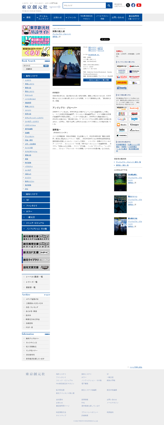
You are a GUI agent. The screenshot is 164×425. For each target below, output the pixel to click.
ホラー (83, 377)
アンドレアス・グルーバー (62, 34)
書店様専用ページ (62, 406)
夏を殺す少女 (132, 218)
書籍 (28, 17)
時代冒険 (28, 163)
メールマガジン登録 (102, 17)
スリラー (28, 178)
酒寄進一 (56, 37)
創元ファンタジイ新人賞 (65, 393)
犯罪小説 (28, 114)
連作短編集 (29, 129)
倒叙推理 (28, 103)
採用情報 (84, 400)
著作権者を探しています (90, 406)
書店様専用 (134, 17)
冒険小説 (28, 155)
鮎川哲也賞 (60, 390)
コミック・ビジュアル (64, 380)
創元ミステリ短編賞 (88, 390)
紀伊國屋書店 (121, 145)
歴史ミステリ (29, 91)
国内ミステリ (86, 374)
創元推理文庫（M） (94, 54)
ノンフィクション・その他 (91, 380)
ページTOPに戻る (136, 367)
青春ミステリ (29, 106)
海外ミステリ (92, 47)
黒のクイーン (132, 196)
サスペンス (29, 95)
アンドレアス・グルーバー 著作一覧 (128, 162)
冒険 (26, 159)
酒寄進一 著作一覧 (122, 165)
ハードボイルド (30, 99)
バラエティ (29, 166)
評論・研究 (29, 140)
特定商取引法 (61, 412)
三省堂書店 (132, 147)
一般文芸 (110, 377)
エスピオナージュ (31, 151)
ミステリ (28, 80)
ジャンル (72, 17)
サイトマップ (61, 415)
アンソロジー (29, 136)
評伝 (26, 189)
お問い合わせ (118, 17)
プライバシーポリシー (89, 412)
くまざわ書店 (122, 149)
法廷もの (28, 174)
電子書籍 (84, 384)
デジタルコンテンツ (43, 17)
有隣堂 (123, 147)
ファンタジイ (61, 377)
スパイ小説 (29, 148)
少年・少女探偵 (30, 144)
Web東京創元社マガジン (86, 17)
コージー (28, 110)
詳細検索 (84, 415)
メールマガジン (113, 403)
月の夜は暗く (132, 174)
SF (108, 374)
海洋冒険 (28, 185)
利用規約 (110, 412)
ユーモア (28, 170)
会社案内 (59, 400)
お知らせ (58, 17)
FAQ (83, 403)
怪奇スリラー (29, 181)
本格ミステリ (29, 84)
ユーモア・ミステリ (32, 121)
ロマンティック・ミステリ (34, 118)
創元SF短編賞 (112, 390)
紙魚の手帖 (111, 380)
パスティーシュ (30, 125)
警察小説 (28, 88)
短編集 (27, 133)
